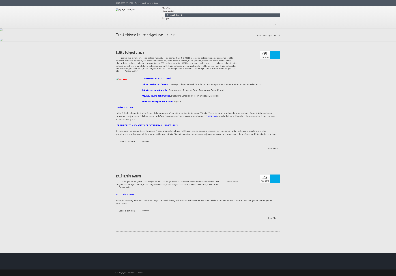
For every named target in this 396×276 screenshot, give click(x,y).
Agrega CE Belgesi (174, 15)
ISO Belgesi (202, 57)
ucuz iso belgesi (201, 63)
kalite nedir (212, 184)
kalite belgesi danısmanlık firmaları (184, 66)
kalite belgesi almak (130, 52)
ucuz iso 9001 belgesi (183, 63)
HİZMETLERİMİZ (168, 11)
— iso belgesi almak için (130, 57)
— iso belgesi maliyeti (152, 57)
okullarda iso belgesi (126, 63)
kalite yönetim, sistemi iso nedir (203, 60)
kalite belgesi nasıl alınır (131, 68)
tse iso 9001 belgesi (163, 63)
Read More (273, 148)
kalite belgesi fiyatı (211, 66)
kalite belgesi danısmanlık (155, 66)
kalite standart (159, 60)
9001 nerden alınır (186, 181)
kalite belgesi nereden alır (206, 68)
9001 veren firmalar (205, 181)
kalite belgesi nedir (143, 60)
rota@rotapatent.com (150, 3)
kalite (229, 181)
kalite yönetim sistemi (177, 60)
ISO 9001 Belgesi (188, 57)
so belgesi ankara (144, 63)
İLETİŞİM (165, 18)
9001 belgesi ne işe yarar (130, 181)
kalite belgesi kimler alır (154, 184)
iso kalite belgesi (223, 63)
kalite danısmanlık (198, 184)
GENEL (218, 181)
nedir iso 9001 (225, 60)
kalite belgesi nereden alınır (180, 68)
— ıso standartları (171, 57)
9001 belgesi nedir (151, 181)
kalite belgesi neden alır (154, 68)
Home (259, 35)
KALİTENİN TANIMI (128, 176)
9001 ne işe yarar (169, 181)
